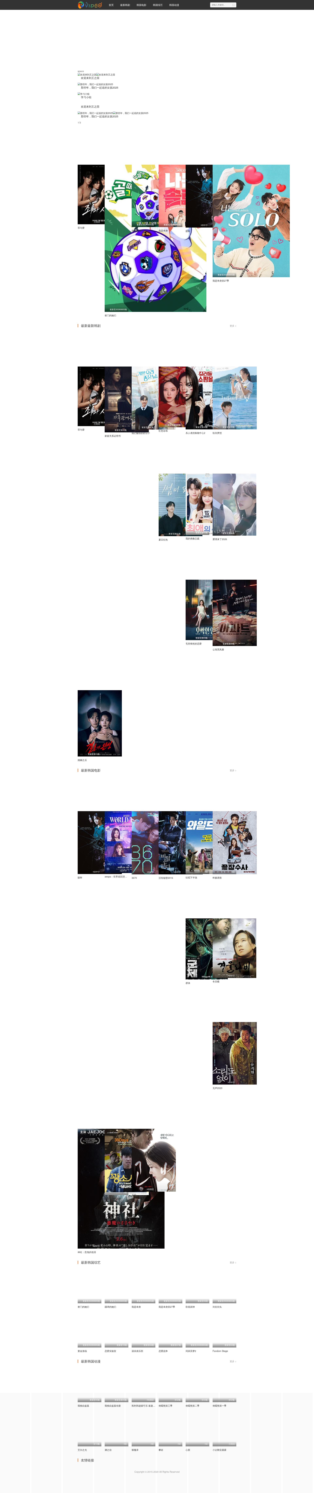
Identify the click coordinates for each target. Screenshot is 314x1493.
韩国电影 (141, 5)
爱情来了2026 (220, 539)
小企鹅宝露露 (219, 1450)
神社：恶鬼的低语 (87, 1252)
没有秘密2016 (166, 878)
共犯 (134, 1195)
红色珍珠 (163, 431)
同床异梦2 (191, 1351)
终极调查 (217, 878)
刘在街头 (217, 1307)
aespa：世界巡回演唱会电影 (119, 876)
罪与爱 (81, 228)
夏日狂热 (163, 539)
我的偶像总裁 (192, 538)
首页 (111, 5)
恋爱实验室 (110, 1351)
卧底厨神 (190, 1307)
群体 (188, 983)
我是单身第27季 (221, 280)
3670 (134, 878)
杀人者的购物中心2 (195, 433)
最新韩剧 (125, 5)
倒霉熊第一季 (219, 1406)
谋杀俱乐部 (137, 1351)
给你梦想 (217, 433)
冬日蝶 (216, 981)
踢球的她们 (137, 230)
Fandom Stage (220, 1351)
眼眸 (188, 231)
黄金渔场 (82, 1351)
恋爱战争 (163, 1351)
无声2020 (217, 1088)
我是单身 (163, 230)
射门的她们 (110, 315)
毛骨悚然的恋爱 (194, 643)
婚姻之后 (82, 760)
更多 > (233, 325)
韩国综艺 (158, 5)
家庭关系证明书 (113, 436)
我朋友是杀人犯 (113, 1198)
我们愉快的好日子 (141, 433)
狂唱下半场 (191, 877)
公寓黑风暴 (218, 649)
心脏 (188, 1450)
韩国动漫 (174, 5)
